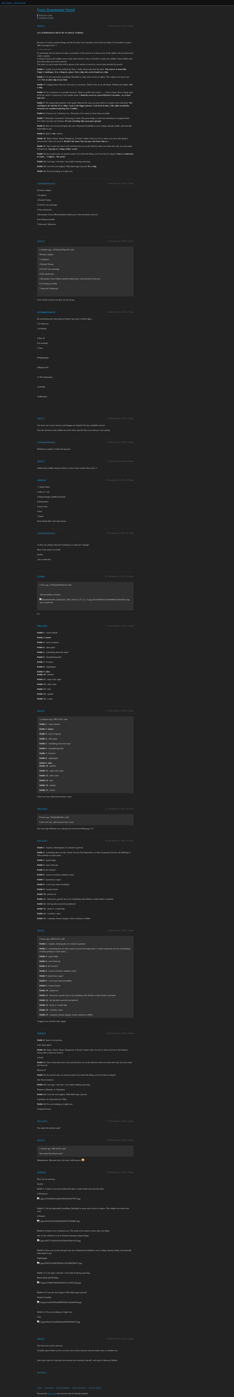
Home (39, 1388)
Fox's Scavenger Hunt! (56, 10)
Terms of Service (79, 1388)
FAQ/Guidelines (63, 1388)
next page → (42, 1372)
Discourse (52, 1393)
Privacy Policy (95, 1388)
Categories (49, 1388)
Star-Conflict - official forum (13, 3)
